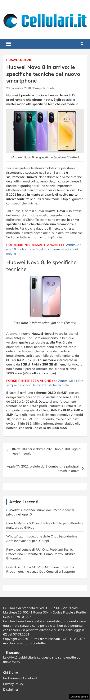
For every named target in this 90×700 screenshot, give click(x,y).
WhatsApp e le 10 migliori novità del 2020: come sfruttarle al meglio (43, 249)
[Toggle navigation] (8, 44)
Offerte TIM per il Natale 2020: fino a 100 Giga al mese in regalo (45, 451)
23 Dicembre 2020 (18, 88)
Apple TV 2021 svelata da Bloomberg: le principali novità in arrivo (43, 468)
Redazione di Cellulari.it (20, 678)
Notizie (26, 60)
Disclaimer (10, 689)
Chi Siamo (10, 672)
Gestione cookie (79, 696)
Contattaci (39, 643)
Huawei (12, 60)
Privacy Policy (13, 684)
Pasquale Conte (44, 88)
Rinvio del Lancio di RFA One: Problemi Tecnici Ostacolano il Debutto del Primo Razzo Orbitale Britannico (40, 554)
